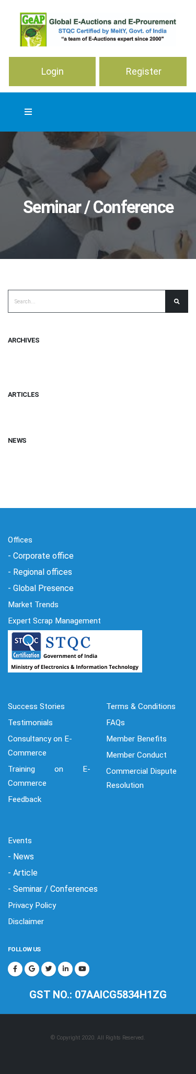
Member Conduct (136, 755)
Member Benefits (136, 738)
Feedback (24, 799)
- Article (23, 873)
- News (21, 856)
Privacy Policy (32, 905)
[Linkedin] (65, 969)
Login (52, 71)
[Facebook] (15, 969)
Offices (20, 540)
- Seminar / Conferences (53, 889)
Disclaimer (26, 921)
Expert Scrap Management (54, 620)
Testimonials (30, 722)
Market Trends (33, 604)
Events (20, 840)
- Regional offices (40, 572)
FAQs (115, 722)
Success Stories (36, 706)
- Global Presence (41, 588)
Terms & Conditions (141, 706)
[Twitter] (48, 969)
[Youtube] (82, 969)
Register (144, 71)
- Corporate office (41, 556)
